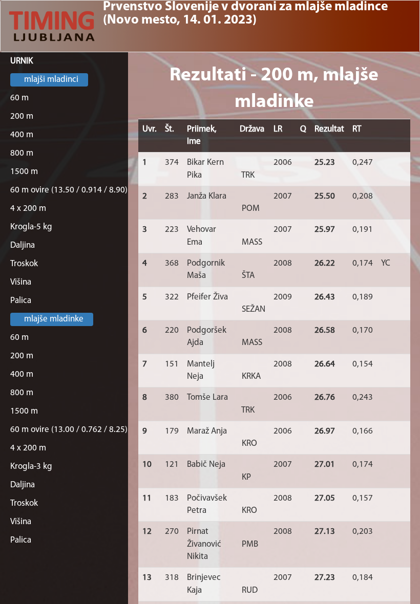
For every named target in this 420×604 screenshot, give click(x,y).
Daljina (22, 245)
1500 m (24, 171)
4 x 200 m (28, 208)
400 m (21, 135)
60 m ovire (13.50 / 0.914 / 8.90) (69, 190)
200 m (21, 116)
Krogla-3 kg (31, 466)
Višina (20, 282)
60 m (19, 98)
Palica (20, 300)
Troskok (24, 264)
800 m (21, 153)
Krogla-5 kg (31, 227)
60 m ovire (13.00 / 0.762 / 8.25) (69, 429)
